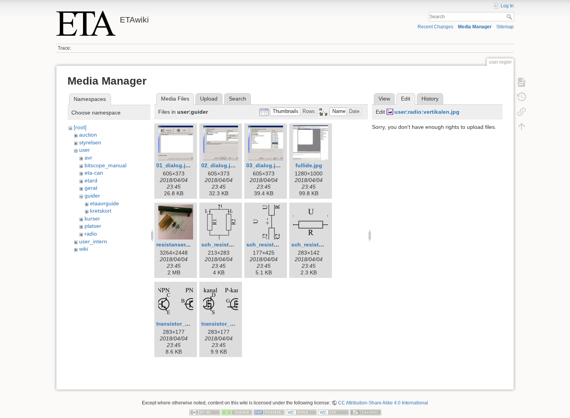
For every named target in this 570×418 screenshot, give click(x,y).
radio (91, 234)
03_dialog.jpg (264, 165)
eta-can (94, 173)
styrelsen (90, 142)
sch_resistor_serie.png (276, 244)
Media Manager (475, 26)
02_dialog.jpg (219, 165)
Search (510, 16)
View (384, 98)
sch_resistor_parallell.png (235, 244)
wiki (83, 249)
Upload (209, 98)
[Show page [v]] (521, 82)
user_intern (93, 241)
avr (88, 157)
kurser (92, 218)
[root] (80, 127)
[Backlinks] (521, 111)
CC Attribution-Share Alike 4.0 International (383, 403)
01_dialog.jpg (174, 165)
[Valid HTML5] (301, 412)
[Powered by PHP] (269, 412)
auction (88, 135)
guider (92, 196)
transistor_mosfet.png (230, 324)
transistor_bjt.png (180, 324)
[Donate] (236, 412)
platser (93, 226)
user (84, 150)
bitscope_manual (105, 165)
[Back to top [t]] (521, 126)
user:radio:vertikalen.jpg (426, 112)
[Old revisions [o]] (521, 97)
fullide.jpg (308, 165)
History (430, 98)
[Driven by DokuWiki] (365, 412)
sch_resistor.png (313, 244)
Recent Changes (435, 26)
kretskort (100, 211)
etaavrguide (104, 203)
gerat (91, 188)
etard (91, 180)
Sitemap (505, 26)
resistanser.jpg (175, 244)
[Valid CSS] (333, 412)
